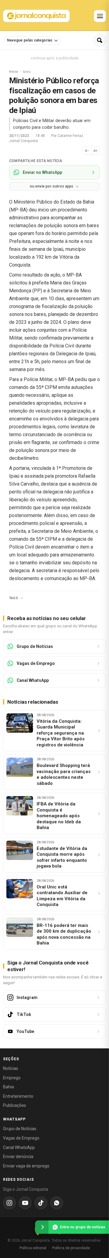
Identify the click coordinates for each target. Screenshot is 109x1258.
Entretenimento (18, 1096)
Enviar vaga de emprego (26, 1165)
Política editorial (32, 1248)
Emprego (12, 1077)
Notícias (10, 1068)
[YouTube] (25, 1203)
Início (13, 72)
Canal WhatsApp (19, 1147)
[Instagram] (9, 1203)
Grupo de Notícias (19, 1128)
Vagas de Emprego (21, 1138)
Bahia (8, 1086)
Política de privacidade (71, 1248)
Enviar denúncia (18, 1156)
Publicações (14, 1105)
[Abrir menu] (100, 16)
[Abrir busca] (100, 40)
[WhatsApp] (56, 1203)
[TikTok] (41, 1203)
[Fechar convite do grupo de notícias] (41, 1227)
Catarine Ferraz (71, 136)
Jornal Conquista (23, 141)
